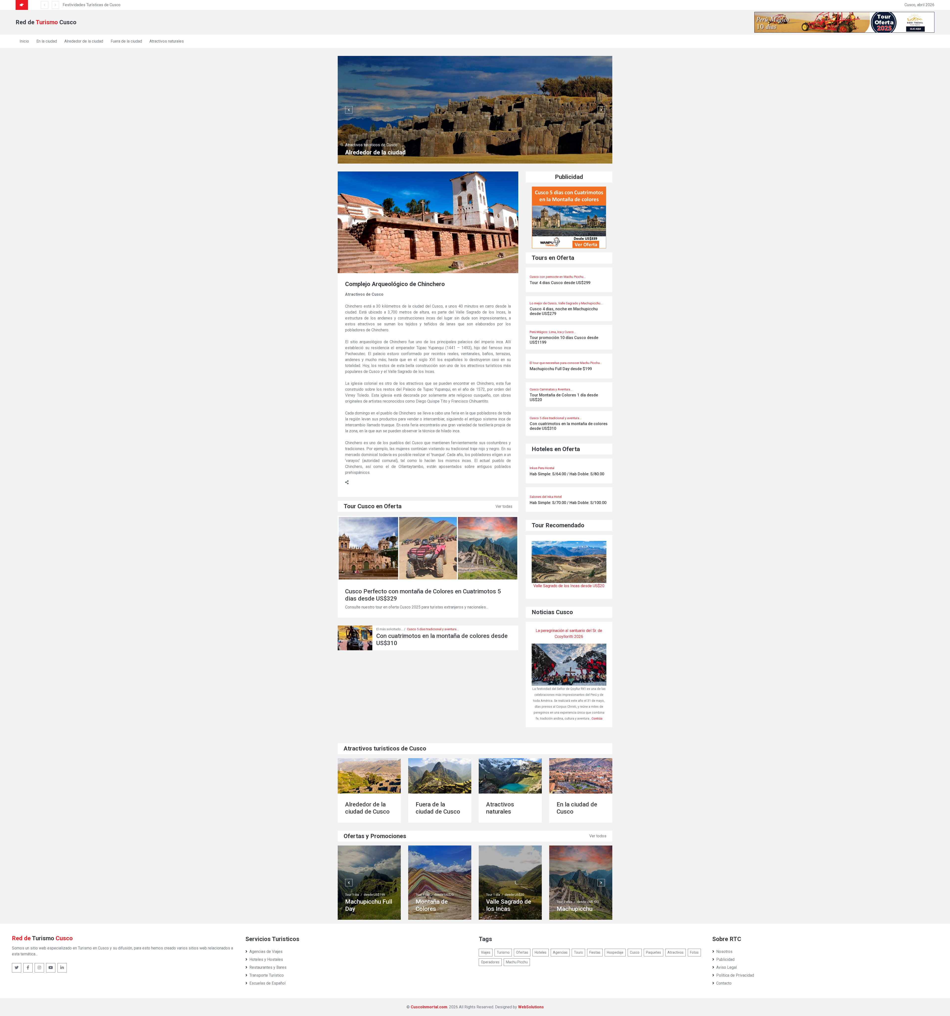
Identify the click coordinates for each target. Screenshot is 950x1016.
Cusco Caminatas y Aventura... (551, 389)
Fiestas (594, 952)
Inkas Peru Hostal (542, 468)
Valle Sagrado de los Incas (438, 905)
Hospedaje (615, 952)
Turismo (503, 952)
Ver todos (597, 836)
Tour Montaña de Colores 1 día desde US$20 (564, 397)
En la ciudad (46, 41)
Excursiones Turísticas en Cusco (118, 4)
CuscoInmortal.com (429, 1007)
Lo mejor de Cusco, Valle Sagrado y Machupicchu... (566, 303)
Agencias (560, 952)
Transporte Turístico (266, 975)
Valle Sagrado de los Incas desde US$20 (568, 585)
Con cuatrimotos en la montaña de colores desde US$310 (569, 426)
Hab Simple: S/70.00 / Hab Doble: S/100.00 (568, 502)
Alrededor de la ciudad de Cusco (579, 808)
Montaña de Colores (361, 905)
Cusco (635, 952)
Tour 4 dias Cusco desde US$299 (560, 282)
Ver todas (504, 506)
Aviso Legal (726, 967)
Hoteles (540, 952)
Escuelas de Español (267, 983)
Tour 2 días (494, 902)
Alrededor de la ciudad (83, 41)
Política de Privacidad (735, 975)
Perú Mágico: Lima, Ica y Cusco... (553, 332)
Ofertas (522, 952)
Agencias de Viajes (266, 951)
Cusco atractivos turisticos (371, 145)
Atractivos (675, 952)
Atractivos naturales (166, 41)
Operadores (490, 962)
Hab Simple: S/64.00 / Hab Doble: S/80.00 (567, 474)
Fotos (694, 952)
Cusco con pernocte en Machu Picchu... (558, 277)
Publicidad (725, 959)
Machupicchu (504, 908)
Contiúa (597, 718)
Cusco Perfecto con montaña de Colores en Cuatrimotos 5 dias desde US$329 (423, 595)
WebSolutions (531, 1007)
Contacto (724, 983)
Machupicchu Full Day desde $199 (561, 368)
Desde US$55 (586, 887)
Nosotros (724, 951)
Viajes (485, 952)
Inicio (24, 41)
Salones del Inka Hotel (546, 497)
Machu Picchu (517, 962)
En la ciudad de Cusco (506, 808)
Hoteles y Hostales (266, 959)
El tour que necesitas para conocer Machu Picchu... (566, 363)
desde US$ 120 (517, 902)
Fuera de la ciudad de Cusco (367, 808)
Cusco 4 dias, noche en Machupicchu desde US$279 (564, 311)
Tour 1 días (564, 887)
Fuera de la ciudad (126, 41)
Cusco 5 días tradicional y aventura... (433, 629)
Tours (578, 952)
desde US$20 (373, 894)
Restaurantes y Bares (267, 967)
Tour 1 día (352, 894)
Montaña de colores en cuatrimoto (573, 901)
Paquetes (653, 952)
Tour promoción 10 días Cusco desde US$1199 (564, 340)
